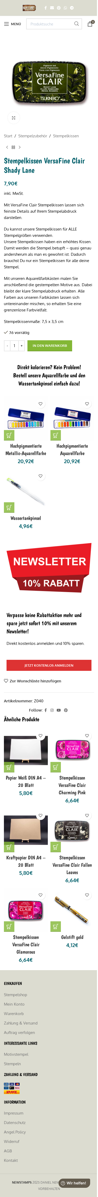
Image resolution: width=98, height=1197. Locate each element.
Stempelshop (15, 994)
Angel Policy (15, 1132)
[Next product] (19, 147)
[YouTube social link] (58, 710)
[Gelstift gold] (72, 910)
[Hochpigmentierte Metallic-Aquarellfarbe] (26, 418)
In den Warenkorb (50, 345)
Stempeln (12, 1063)
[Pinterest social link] (58, 8)
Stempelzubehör (32, 135)
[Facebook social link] (45, 8)
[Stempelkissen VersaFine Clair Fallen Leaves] (72, 830)
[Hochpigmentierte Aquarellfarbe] (72, 418)
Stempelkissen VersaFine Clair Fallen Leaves (72, 864)
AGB (8, 1150)
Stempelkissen (66, 135)
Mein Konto (14, 1004)
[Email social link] (52, 8)
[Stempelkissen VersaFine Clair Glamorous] (26, 910)
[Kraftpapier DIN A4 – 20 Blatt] (26, 830)
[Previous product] (7, 147)
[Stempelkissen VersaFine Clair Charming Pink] (72, 751)
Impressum (13, 1113)
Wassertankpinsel (25, 518)
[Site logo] (30, 7)
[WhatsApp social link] (65, 8)
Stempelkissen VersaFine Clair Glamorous (25, 944)
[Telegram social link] (71, 8)
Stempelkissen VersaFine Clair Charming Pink (72, 785)
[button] (9, 435)
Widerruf (11, 1141)
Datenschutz (15, 1122)
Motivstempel (16, 1054)
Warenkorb (14, 1013)
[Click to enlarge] (14, 118)
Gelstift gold (72, 937)
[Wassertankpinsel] (26, 491)
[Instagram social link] (52, 710)
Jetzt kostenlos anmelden (49, 665)
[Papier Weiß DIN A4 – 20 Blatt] (26, 751)
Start (8, 135)
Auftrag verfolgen (19, 1032)
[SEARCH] (76, 23)
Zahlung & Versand (21, 1023)
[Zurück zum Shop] (13, 147)
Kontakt (11, 1160)
